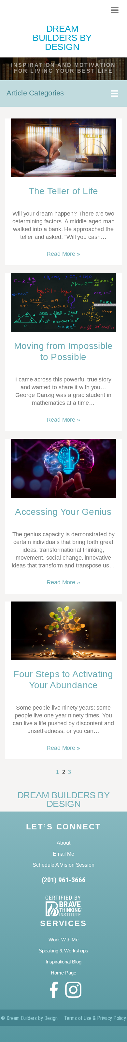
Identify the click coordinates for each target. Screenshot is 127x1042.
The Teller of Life (63, 191)
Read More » (63, 254)
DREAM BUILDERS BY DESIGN (62, 38)
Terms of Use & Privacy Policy (95, 1018)
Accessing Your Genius (63, 512)
